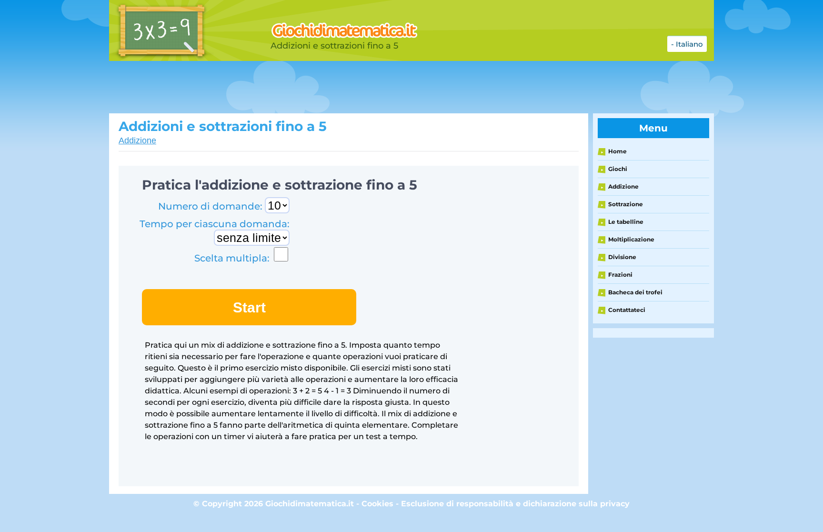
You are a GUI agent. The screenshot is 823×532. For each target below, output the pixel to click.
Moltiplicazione (631, 239)
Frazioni (620, 274)
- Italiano (687, 44)
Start (249, 307)
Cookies (377, 503)
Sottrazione (625, 204)
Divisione (622, 257)
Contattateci (626, 309)
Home (617, 151)
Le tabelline (625, 221)
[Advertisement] (347, 87)
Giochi (617, 168)
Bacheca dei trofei (635, 292)
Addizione (137, 140)
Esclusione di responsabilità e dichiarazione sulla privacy (515, 503)
